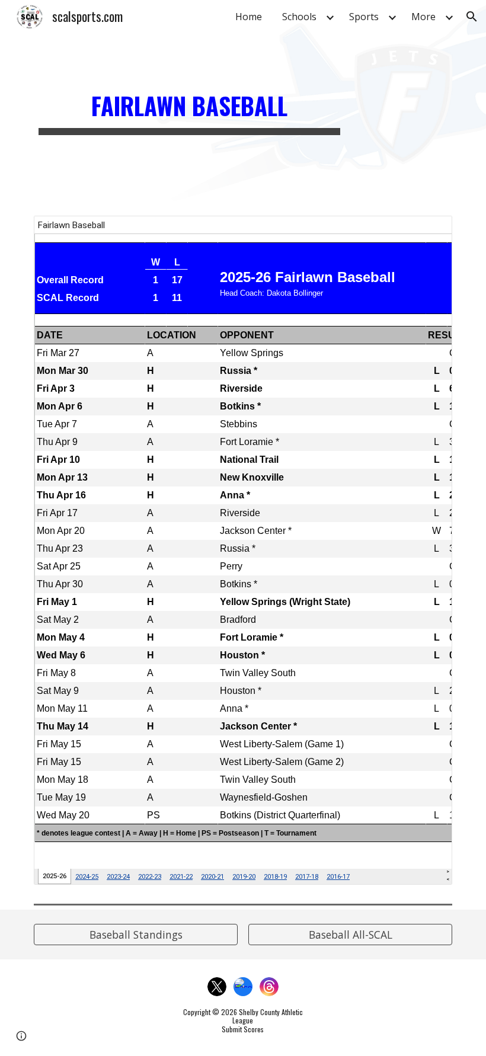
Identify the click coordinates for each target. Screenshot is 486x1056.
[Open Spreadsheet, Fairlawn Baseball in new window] (429, 231)
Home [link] (248, 16)
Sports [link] (364, 16)
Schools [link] (299, 16)
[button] (472, 16)
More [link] (423, 16)
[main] (189, 101)
